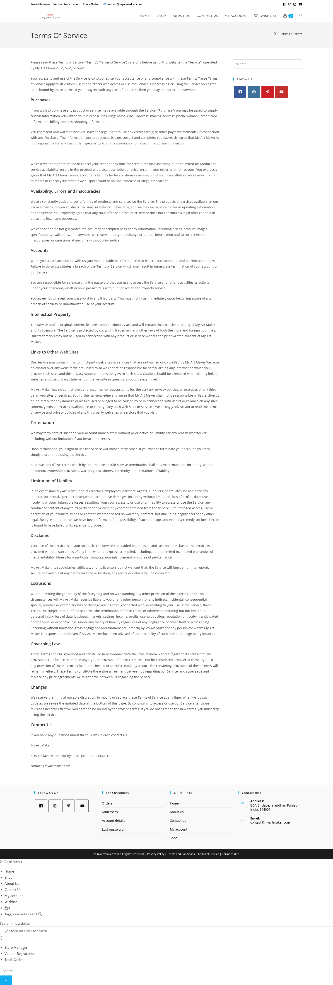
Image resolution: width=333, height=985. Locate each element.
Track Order (90, 4)
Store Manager (40, 4)
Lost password (113, 829)
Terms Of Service (291, 34)
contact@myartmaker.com (270, 822)
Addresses (110, 812)
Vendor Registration (66, 4)
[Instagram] (254, 92)
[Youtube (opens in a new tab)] (299, 4)
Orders (107, 803)
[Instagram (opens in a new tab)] (294, 4)
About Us (177, 812)
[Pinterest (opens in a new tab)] (289, 4)
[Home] (274, 34)
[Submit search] (6, 980)
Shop (174, 838)
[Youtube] (281, 92)
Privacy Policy (155, 854)
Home (174, 803)
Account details (113, 820)
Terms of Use (230, 854)
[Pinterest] (267, 92)
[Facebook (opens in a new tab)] (284, 4)
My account (178, 829)
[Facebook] (240, 92)
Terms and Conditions (181, 854)
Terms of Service (208, 854)
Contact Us (178, 820)
